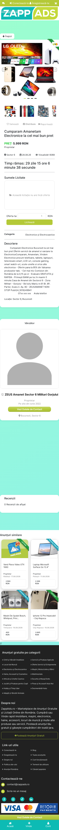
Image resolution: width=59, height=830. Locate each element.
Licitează (29, 222)
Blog (34, 750)
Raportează (46, 124)
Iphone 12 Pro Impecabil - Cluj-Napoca (44, 616)
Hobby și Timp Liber (11, 688)
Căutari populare (39, 769)
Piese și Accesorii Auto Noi (42, 683)
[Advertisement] (29, 26)
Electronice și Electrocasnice (15, 669)
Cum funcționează (40, 760)
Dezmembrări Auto (39, 688)
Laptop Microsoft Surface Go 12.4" (41, 565)
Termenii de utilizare (41, 764)
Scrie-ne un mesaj (16, 791)
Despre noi (8, 760)
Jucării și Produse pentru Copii (16, 683)
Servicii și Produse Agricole (43, 660)
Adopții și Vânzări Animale (14, 693)
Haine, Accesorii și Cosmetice (15, 674)
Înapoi (8, 36)
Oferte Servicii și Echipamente (44, 664)
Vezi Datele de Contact (29, 817)
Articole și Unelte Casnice (14, 679)
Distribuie (30, 124)
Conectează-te (20, 3)
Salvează (13, 124)
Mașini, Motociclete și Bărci (43, 669)
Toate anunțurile (39, 755)
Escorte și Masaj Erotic (41, 679)
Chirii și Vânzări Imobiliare (14, 660)
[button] (2, 394)
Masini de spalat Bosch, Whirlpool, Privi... (14, 616)
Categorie (9, 234)
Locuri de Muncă (10, 664)
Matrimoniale (37, 674)
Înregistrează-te (40, 3)
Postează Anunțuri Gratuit (30, 735)
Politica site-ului (10, 764)
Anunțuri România (11, 769)
